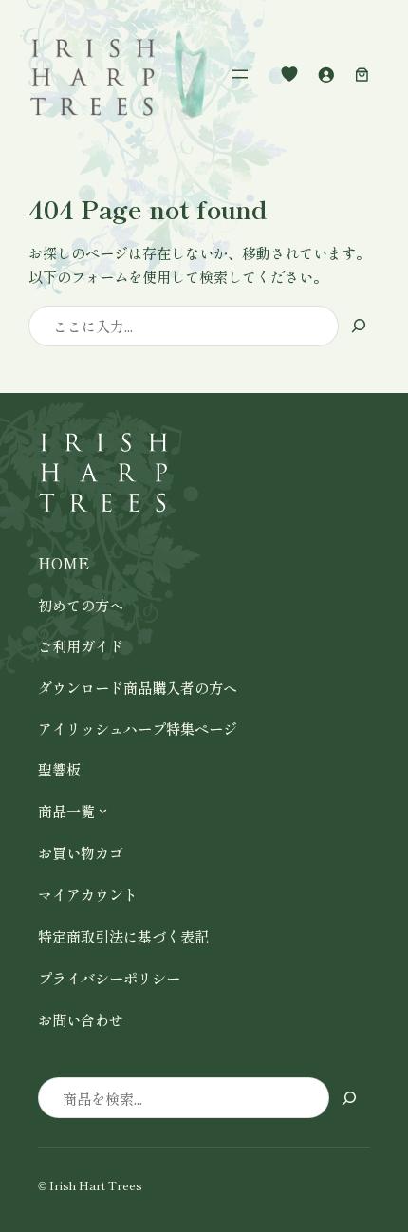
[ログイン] (325, 74)
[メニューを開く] (240, 74)
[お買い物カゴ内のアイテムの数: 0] (361, 74)
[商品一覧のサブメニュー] (103, 810)
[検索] (349, 1097)
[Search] (359, 326)
